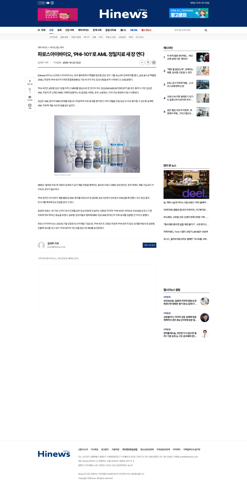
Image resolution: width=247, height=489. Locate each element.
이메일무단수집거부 (191, 449)
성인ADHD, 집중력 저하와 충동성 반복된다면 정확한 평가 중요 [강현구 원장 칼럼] (180, 302)
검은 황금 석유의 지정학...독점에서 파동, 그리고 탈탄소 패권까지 (180, 112)
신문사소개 (83, 449)
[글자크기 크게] (148, 62)
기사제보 (94, 449)
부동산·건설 (110, 37)
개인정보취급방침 (129, 449)
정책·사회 (97, 30)
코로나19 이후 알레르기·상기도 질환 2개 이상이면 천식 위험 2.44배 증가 (180, 98)
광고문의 (105, 449)
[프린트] (153, 62)
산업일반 (122, 37)
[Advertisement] (97, 289)
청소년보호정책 (147, 449)
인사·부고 (140, 37)
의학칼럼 (167, 297)
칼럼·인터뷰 (110, 30)
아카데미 (176, 449)
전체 (43, 30)
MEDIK (133, 30)
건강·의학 (69, 30)
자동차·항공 (76, 37)
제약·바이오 (83, 30)
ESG (131, 37)
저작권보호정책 (163, 449)
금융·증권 (64, 37)
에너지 (86, 37)
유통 (94, 37)
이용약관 (115, 449)
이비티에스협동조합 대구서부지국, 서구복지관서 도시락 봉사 (186, 209)
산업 (51, 30)
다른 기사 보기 (149, 245)
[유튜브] (48, 3)
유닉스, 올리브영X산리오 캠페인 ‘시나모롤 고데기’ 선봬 (186, 239)
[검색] (206, 30)
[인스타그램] (52, 3)
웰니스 (123, 30)
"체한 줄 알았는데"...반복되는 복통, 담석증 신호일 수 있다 (180, 71)
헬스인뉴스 (146, 30)
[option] (58, 14)
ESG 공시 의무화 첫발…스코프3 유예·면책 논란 (180, 85)
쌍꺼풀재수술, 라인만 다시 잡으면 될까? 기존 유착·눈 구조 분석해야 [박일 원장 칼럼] (180, 335)
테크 (101, 37)
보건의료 (53, 37)
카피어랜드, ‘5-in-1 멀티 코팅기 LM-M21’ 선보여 (186, 231)
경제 (59, 30)
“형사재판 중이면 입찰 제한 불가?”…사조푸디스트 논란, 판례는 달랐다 (186, 224)
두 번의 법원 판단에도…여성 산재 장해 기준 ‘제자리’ (180, 57)
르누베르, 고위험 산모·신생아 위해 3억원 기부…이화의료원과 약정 (186, 217)
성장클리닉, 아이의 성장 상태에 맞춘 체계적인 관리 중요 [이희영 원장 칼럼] (180, 319)
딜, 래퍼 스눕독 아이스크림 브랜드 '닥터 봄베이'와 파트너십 (186, 202)
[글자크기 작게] (142, 62)
